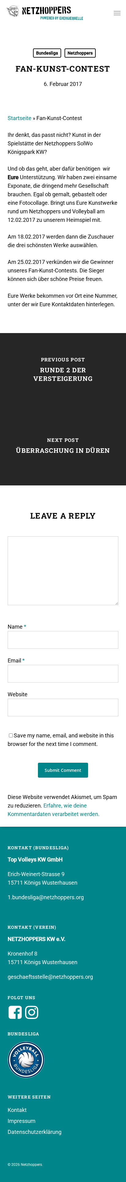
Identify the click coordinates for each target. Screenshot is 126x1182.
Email (16, 660)
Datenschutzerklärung (34, 1132)
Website (18, 694)
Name (17, 626)
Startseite (19, 118)
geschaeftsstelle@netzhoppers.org (50, 977)
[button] (117, 13)
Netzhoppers (80, 53)
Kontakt (17, 1110)
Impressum (21, 1121)
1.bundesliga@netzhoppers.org (46, 897)
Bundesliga (47, 53)
